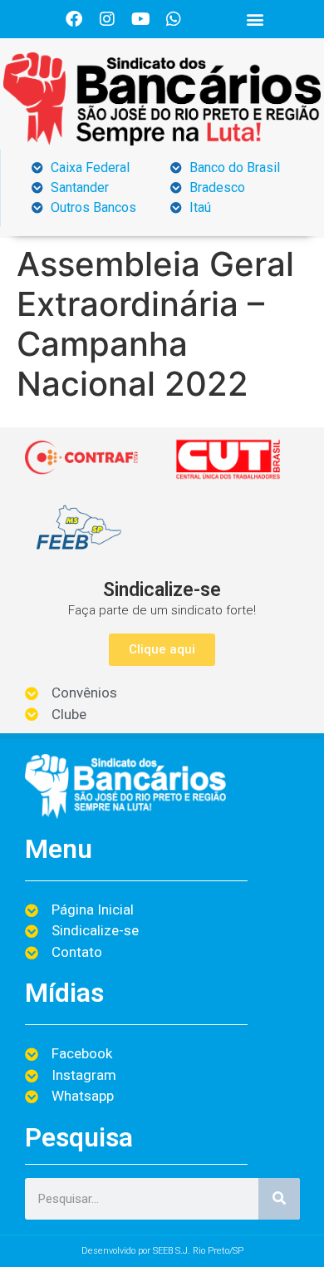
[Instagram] (107, 19)
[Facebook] (74, 19)
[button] (255, 19)
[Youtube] (140, 19)
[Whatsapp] (174, 19)
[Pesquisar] (279, 1199)
